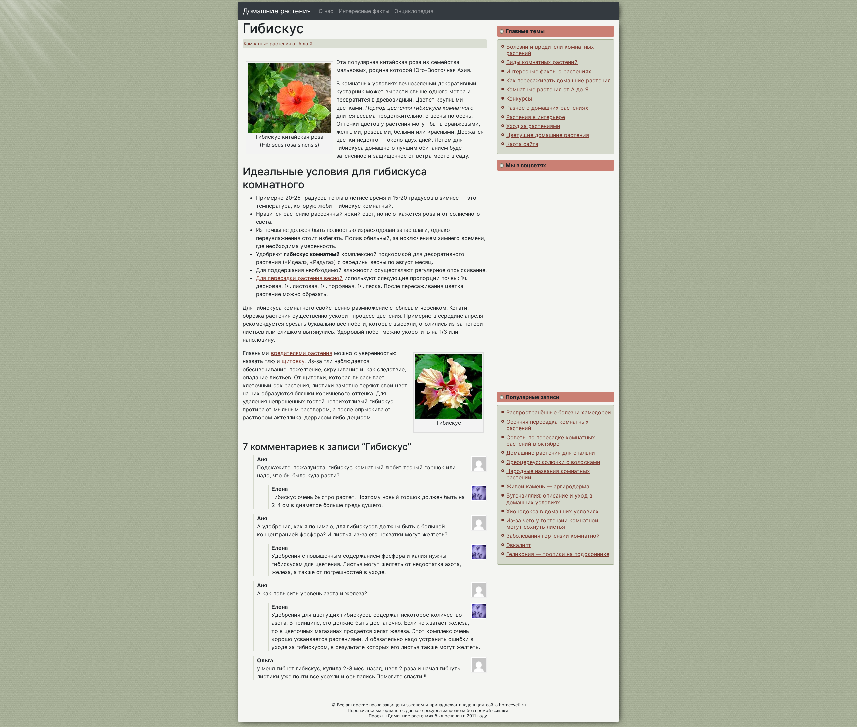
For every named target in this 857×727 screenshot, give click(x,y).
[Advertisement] (555, 281)
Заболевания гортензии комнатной (553, 535)
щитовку (293, 361)
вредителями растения (301, 353)
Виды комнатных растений (542, 62)
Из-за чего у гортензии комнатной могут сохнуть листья (552, 523)
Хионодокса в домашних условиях (552, 511)
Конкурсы (519, 98)
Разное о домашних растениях (547, 107)
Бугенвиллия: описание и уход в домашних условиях (549, 498)
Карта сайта (522, 144)
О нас (326, 11)
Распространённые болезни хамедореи (558, 412)
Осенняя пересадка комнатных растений (547, 425)
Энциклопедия (414, 11)
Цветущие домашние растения (547, 135)
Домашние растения (277, 11)
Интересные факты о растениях (548, 71)
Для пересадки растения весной (299, 278)
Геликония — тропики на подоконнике (557, 554)
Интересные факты (364, 11)
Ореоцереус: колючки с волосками (553, 462)
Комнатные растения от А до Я (278, 43)
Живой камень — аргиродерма (547, 486)
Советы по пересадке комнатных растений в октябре (550, 440)
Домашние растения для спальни (550, 452)
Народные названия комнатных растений (548, 474)
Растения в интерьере (535, 117)
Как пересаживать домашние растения (558, 80)
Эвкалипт (518, 545)
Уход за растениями (533, 126)
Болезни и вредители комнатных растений (550, 49)
